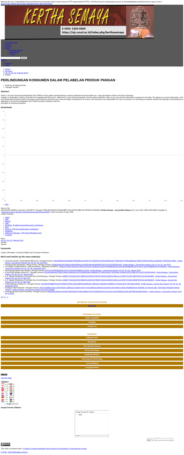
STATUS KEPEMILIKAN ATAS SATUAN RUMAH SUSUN (67, 270)
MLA (7, 227)
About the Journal (16, 50)
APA (7, 219)
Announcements (11, 42)
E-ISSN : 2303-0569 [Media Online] (14, 452)
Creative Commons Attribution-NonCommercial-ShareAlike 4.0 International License (55, 449)
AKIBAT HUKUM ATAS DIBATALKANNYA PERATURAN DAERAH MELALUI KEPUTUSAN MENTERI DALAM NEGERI (109, 276)
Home (7, 69)
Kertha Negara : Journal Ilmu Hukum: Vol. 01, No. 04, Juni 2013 (147, 265)
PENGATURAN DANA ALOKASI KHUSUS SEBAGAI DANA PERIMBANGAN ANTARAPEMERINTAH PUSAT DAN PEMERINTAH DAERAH (113, 267)
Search (24, 58)
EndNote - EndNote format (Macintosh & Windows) (24, 225)
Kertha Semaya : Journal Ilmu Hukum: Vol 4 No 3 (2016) (33, 290)
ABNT (7, 218)
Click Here (92, 306)
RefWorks (9, 231)
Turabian (8, 235)
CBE (7, 223)
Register (8, 63)
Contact (12, 54)
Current (8, 44)
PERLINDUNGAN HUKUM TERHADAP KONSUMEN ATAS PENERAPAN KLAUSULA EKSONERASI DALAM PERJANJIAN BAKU (97, 292)
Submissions (14, 52)
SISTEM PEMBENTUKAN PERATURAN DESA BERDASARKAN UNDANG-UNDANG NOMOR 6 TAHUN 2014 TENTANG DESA (90, 284)
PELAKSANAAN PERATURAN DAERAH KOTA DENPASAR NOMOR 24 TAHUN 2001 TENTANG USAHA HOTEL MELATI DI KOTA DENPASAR (100, 272)
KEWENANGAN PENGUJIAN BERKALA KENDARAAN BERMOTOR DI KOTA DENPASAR (87, 265)
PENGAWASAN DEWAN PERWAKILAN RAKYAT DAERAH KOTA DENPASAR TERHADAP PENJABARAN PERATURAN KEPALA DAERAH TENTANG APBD (115, 261)
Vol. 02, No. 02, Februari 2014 (16, 73)
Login (7, 65)
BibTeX (8, 221)
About (7, 48)
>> (7, 297)
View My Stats (6, 378)
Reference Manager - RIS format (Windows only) (23, 233)
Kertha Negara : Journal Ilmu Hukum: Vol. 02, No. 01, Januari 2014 (116, 270)
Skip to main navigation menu (28, 4)
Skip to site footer (45, 4)
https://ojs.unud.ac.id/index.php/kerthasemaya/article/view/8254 (25, 212)
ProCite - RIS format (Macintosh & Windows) (22, 229)
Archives (8, 46)
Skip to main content (8, 4)
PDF (7, 205)
